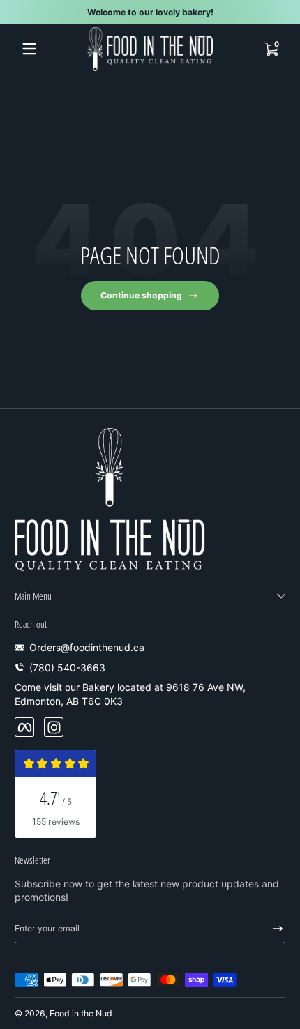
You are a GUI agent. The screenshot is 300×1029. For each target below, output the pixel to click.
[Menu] (29, 48)
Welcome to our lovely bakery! (150, 12)
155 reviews (56, 821)
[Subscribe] (273, 928)
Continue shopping (141, 295)
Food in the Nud (81, 1013)
